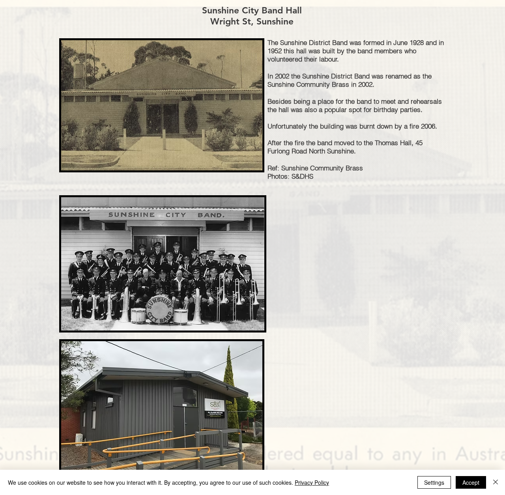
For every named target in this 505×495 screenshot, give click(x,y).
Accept (470, 482)
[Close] (495, 482)
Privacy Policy (312, 482)
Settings (434, 482)
